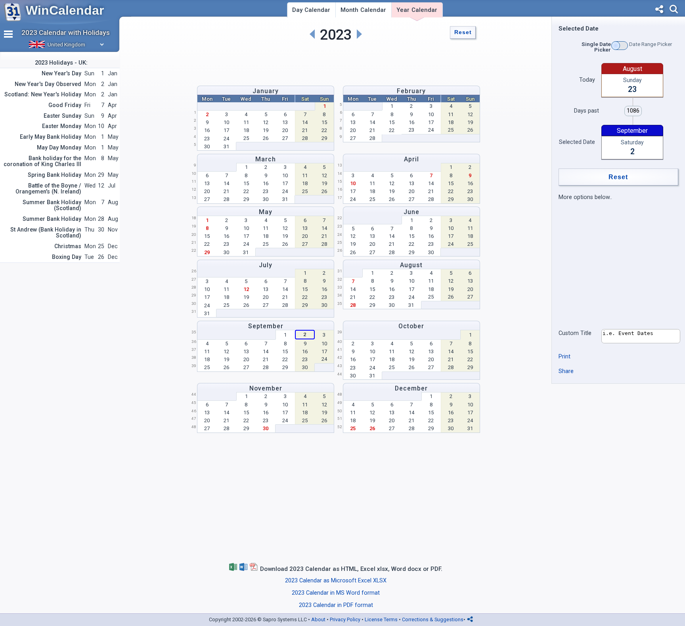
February (411, 91)
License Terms (381, 619)
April (411, 159)
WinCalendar (65, 10)
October (411, 326)
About (318, 619)
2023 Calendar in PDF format (336, 605)
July (265, 265)
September (265, 326)
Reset (463, 32)
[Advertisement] (335, 62)
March (265, 159)
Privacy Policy (345, 619)
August (411, 265)
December (411, 388)
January (266, 91)
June (411, 212)
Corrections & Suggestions (432, 619)
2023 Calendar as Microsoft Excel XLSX (336, 580)
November (265, 388)
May (265, 212)
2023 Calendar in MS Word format (336, 593)
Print (564, 356)
